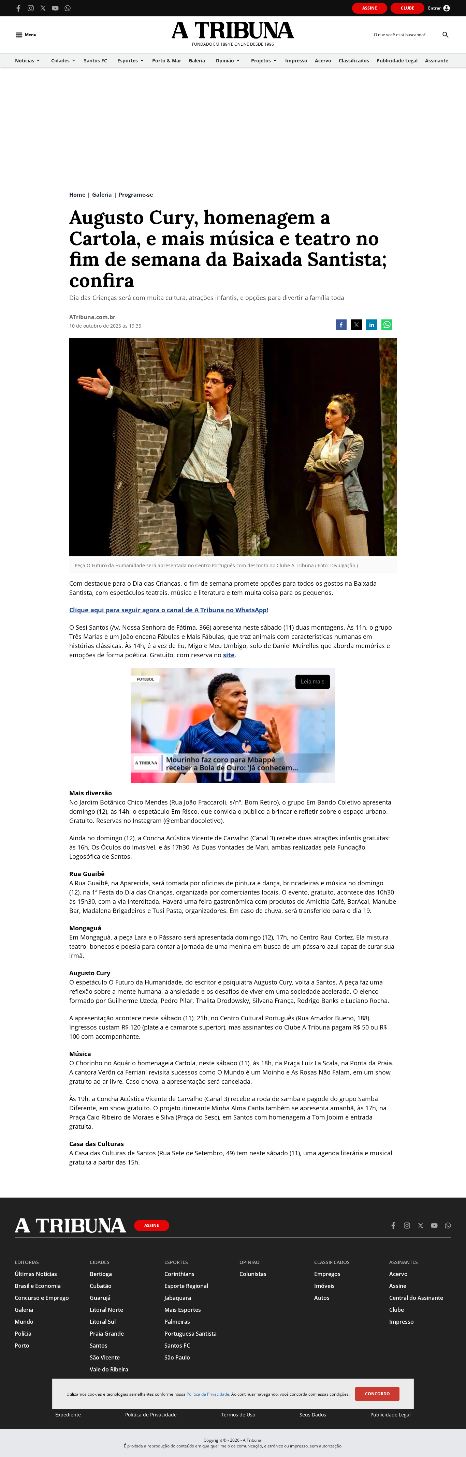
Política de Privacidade (208, 1394)
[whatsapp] (386, 325)
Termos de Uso (238, 1414)
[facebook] (341, 325)
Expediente (68, 1414)
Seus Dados (313, 1414)
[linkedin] (371, 325)
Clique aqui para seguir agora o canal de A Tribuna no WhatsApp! (168, 610)
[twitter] (356, 325)
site (229, 655)
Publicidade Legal (390, 1414)
